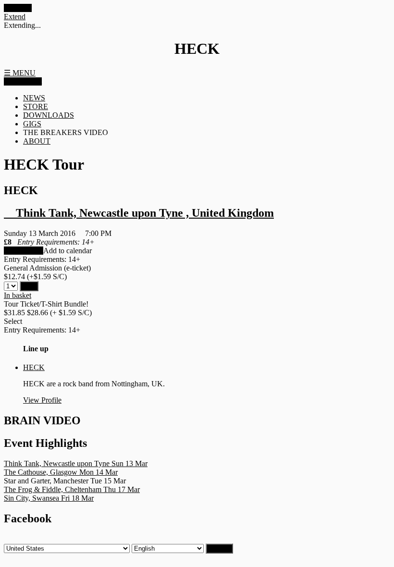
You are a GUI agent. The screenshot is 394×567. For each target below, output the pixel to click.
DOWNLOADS (48, 115)
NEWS (34, 98)
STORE (35, 106)
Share (13, 81)
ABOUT (36, 141)
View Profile (42, 400)
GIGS (32, 124)
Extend (14, 16)
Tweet (32, 81)
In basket (17, 295)
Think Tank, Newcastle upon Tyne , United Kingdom (139, 213)
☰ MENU (20, 73)
